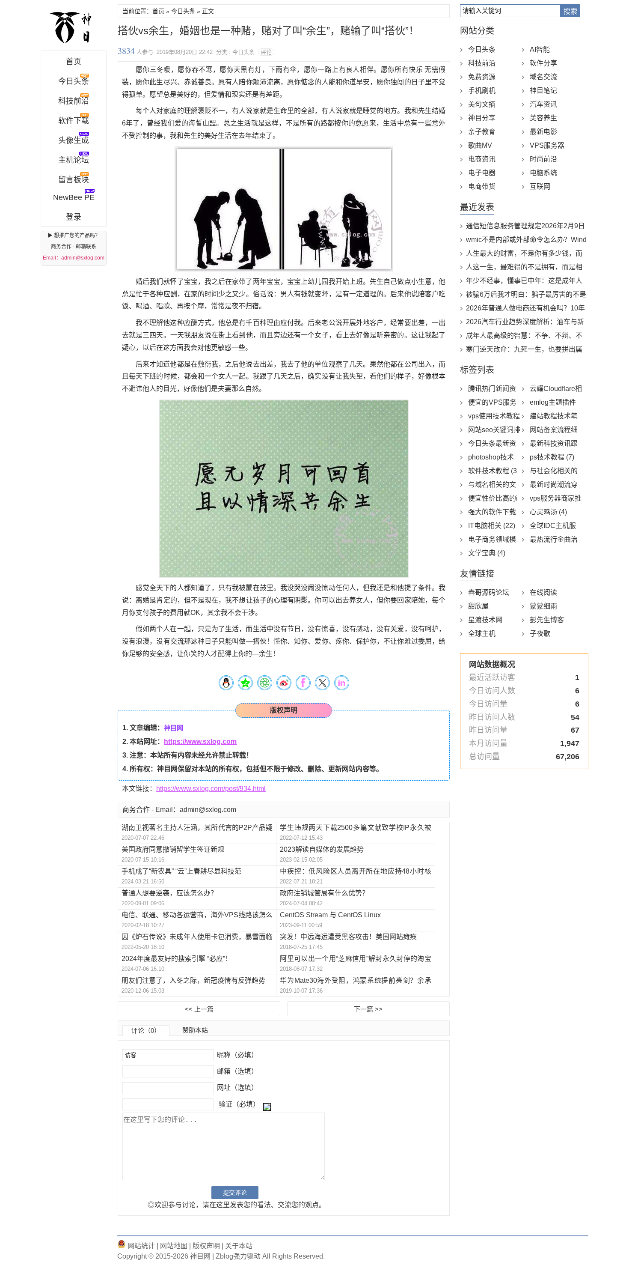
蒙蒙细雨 (543, 606)
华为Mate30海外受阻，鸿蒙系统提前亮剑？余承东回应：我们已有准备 (355, 981)
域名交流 (543, 77)
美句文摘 (481, 104)
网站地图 (172, 1246)
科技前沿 (481, 63)
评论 (266, 52)
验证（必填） (239, 1104)
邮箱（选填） (236, 1071)
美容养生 (543, 118)
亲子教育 (481, 131)
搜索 (570, 11)
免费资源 (481, 77)
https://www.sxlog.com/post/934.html (211, 788)
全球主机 (481, 633)
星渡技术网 (485, 620)
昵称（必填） (236, 1055)
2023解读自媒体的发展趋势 (322, 849)
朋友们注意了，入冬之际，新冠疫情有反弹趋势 (193, 980)
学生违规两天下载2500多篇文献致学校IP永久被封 (355, 828)
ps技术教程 (552, 457)
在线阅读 (543, 592)
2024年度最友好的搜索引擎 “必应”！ (177, 958)
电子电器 (481, 172)
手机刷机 (481, 90)
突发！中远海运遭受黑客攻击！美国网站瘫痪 (348, 936)
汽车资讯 (543, 104)
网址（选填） (236, 1087)
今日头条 (183, 11)
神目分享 (481, 118)
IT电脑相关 (491, 525)
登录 (73, 217)
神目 (74, 27)
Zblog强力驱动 (238, 1256)
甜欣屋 (478, 606)
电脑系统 (543, 172)
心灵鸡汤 (548, 512)
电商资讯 (481, 159)
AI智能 (540, 49)
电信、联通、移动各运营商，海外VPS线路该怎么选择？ (197, 915)
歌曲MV (480, 145)
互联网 (540, 186)
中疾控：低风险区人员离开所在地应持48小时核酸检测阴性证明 (355, 872)
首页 (73, 61)
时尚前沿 (543, 159)
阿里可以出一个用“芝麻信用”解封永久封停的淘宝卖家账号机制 (355, 959)
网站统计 (140, 1246)
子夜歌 (540, 633)
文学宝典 (486, 553)
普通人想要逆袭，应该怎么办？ (169, 893)
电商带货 (481, 186)
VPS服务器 (547, 145)
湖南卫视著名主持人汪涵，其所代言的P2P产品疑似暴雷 (197, 828)
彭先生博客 (547, 620)
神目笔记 (543, 90)
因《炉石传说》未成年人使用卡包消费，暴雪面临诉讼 (197, 937)
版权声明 (205, 1246)
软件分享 (543, 63)
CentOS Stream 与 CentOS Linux (330, 915)
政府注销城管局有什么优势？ (324, 893)
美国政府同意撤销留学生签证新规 (173, 849)
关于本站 (238, 1246)
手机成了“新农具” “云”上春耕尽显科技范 (181, 871)
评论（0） (145, 1030)
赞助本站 (195, 1030)
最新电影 (543, 131)
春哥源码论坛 (488, 592)
